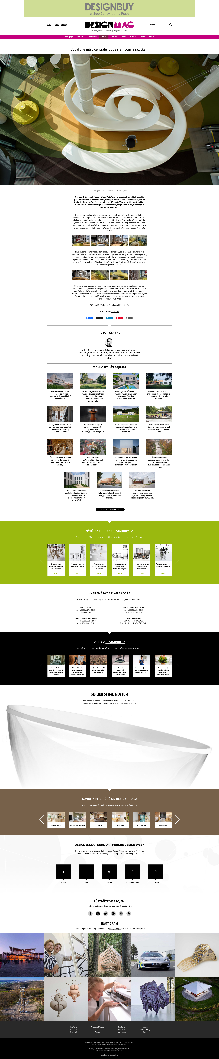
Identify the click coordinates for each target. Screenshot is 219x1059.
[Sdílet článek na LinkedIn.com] (109, 317)
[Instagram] (98, 913)
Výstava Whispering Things (133, 607)
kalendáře (121, 593)
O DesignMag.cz (97, 1026)
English (145, 1032)
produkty (114, 36)
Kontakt (73, 1026)
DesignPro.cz (126, 798)
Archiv (97, 1032)
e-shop (49, 25)
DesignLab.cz (114, 1055)
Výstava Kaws (85, 607)
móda (124, 36)
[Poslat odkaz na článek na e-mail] (129, 317)
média (143, 36)
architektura (92, 36)
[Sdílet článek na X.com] (99, 317)
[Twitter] (105, 913)
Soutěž (145, 1026)
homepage (69, 36)
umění (151, 36)
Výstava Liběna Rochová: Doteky (85, 618)
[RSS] (128, 913)
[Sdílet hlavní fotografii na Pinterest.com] (119, 317)
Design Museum (116, 694)
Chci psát (73, 1032)
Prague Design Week (128, 844)
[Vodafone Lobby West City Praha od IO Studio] (109, 119)
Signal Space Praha (133, 618)
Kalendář (121, 1029)
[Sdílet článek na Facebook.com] (89, 317)
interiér (103, 36)
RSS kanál (121, 1026)
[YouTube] (121, 913)
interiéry (64, 25)
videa (57, 25)
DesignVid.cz (115, 641)
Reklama (73, 1029)
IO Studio (115, 311)
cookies (127, 1049)
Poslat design (145, 1029)
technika (133, 36)
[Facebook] (90, 913)
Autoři (97, 1029)
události (80, 36)
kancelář (117, 305)
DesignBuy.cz (122, 530)
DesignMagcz (115, 928)
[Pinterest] (113, 913)
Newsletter (121, 1032)
